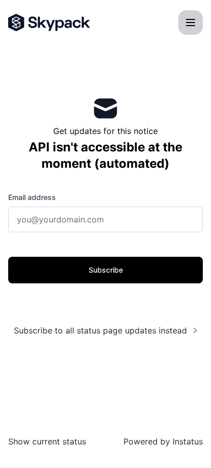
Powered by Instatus (163, 441)
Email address (32, 197)
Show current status (47, 441)
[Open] (190, 22)
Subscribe (106, 269)
